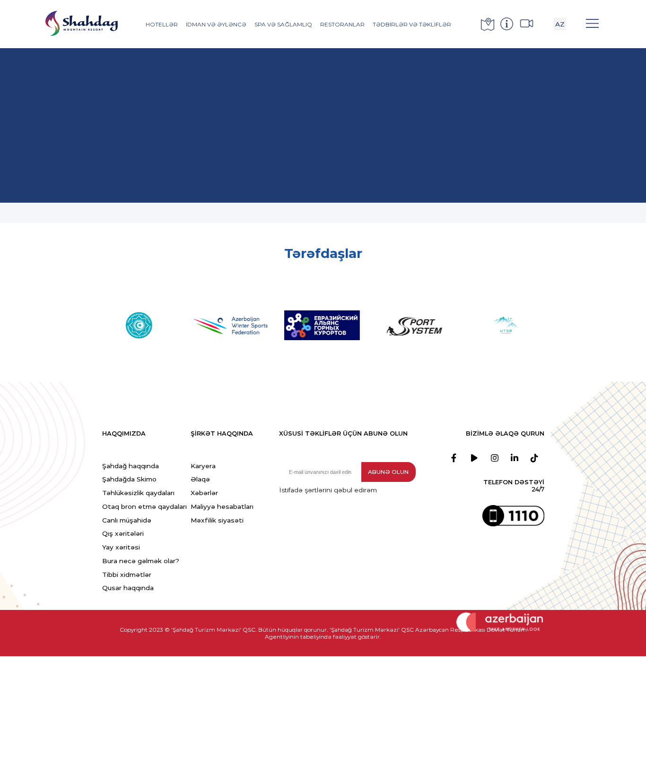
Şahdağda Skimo (129, 479)
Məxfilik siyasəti (217, 520)
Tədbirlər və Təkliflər (412, 24)
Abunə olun (388, 471)
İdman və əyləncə (216, 24)
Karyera (203, 466)
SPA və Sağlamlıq (283, 24)
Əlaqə (200, 479)
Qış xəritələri (123, 533)
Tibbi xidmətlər (126, 574)
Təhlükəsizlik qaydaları (138, 493)
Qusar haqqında (128, 588)
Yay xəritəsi (121, 547)
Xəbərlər (204, 493)
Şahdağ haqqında (130, 466)
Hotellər (162, 24)
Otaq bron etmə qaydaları (144, 506)
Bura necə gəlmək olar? (140, 561)
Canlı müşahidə (126, 520)
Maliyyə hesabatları (222, 506)
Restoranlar (342, 24)
